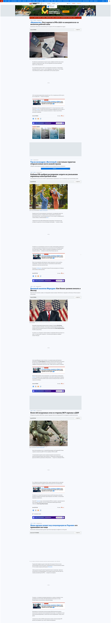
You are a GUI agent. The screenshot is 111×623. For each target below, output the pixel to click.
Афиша (74, 17)
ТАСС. (47, 217)
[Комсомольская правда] (34, 3)
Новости (35, 17)
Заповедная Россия (64, 17)
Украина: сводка (48, 17)
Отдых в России (57, 17)
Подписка (79, 3)
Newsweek (50, 566)
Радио (69, 3)
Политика (34, 523)
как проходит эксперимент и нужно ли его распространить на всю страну (52, 102)
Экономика (34, 20)
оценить (34, 377)
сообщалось (38, 268)
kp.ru (63, 115)
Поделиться (78, 29)
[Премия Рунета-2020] (43, 3)
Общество (34, 172)
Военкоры (43, 17)
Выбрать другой (52, 6)
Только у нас (39, 17)
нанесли (38, 501)
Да (48, 6)
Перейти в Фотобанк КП (41, 59)
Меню (1, 1)
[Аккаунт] (109, 1)
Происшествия (70, 17)
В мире (34, 286)
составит (37, 109)
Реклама (73, 3)
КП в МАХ (53, 17)
